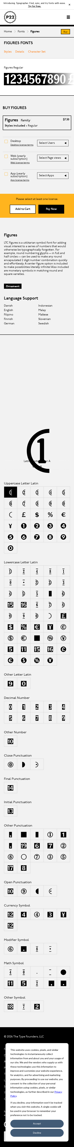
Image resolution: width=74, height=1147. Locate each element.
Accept (37, 1123)
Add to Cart (22, 209)
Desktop (15, 141)
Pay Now (51, 209)
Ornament (12, 286)
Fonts (21, 31)
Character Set (36, 51)
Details (19, 51)
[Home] (10, 17)
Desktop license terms (21, 145)
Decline (37, 1132)
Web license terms (20, 163)
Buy (65, 32)
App (18, 175)
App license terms (19, 180)
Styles (8, 51)
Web (18, 157)
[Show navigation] (68, 17)
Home (8, 31)
